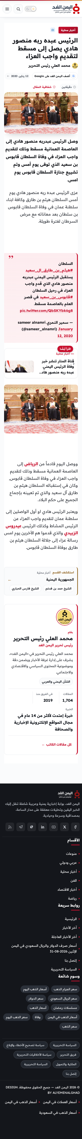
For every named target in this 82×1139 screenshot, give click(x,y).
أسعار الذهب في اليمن (62, 1017)
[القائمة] (7, 9)
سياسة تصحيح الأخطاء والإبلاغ (25, 1045)
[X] (64, 827)
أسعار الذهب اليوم (34, 989)
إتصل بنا (71, 960)
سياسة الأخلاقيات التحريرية (34, 1054)
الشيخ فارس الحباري (25, 588)
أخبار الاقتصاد (67, 890)
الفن (74, 880)
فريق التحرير (68, 1054)
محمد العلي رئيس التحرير (49, 65)
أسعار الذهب (38, 1008)
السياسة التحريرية (64, 969)
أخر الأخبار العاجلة (64, 937)
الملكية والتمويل (66, 1064)
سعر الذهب (69, 1026)
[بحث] (18, 8)
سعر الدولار (35, 998)
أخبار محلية (68, 30)
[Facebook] (75, 827)
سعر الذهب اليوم (17, 1017)
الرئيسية (71, 919)
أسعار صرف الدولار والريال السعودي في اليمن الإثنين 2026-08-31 (44, 948)
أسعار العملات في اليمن (60, 1102)
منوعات (71, 854)
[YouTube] (53, 827)
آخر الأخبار (69, 928)
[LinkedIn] (42, 827)
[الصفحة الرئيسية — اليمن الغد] (66, 9)
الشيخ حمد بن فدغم (59, 588)
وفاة (38, 1017)
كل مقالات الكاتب (57, 745)
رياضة (72, 898)
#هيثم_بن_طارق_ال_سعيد (49, 270)
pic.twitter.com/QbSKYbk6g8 (46, 310)
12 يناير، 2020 (19, 76)
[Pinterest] (31, 827)
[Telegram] (20, 827)
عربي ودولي (68, 862)
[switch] (30, 9)
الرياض (31, 463)
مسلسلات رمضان (65, 1008)
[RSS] (9, 827)
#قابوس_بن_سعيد (56, 297)
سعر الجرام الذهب (65, 989)
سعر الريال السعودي (64, 998)
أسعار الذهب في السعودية (58, 1113)
